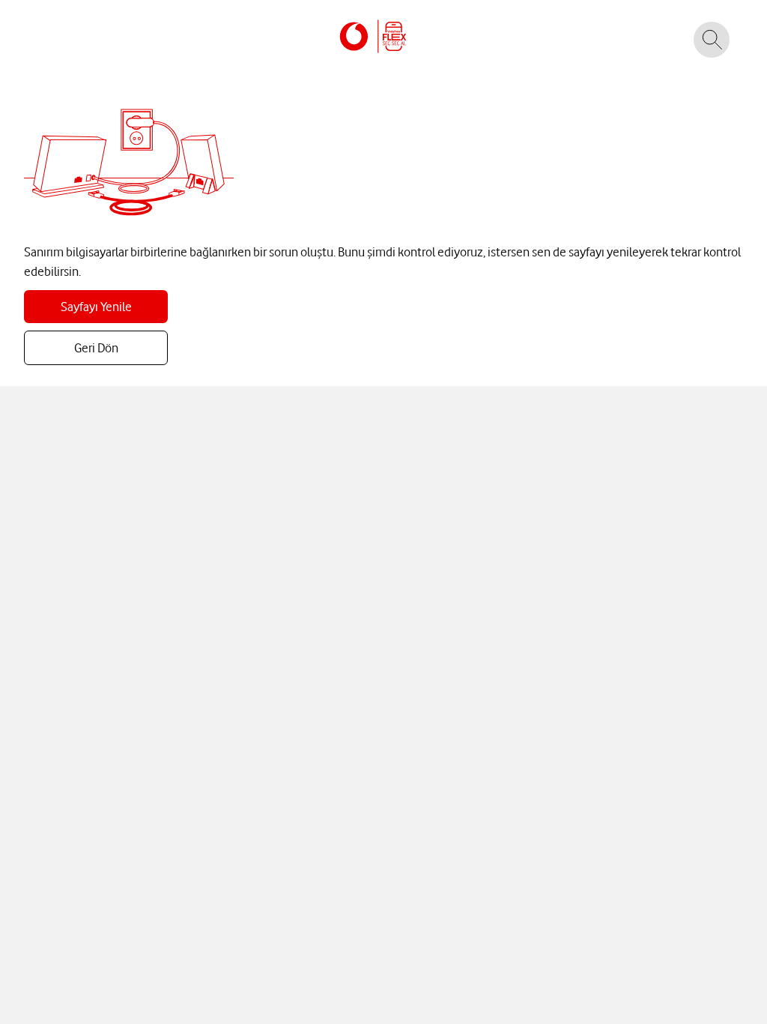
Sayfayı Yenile (96, 306)
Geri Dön (96, 347)
